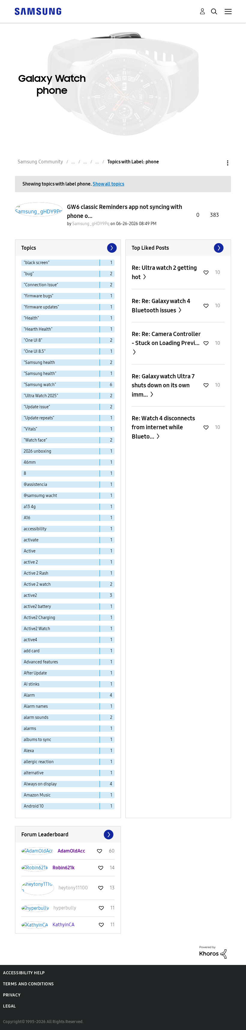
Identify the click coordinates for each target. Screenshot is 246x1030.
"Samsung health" (40, 373)
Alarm (29, 695)
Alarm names (36, 706)
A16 (27, 517)
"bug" (29, 273)
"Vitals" (30, 429)
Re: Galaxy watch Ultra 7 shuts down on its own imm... (163, 385)
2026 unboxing (37, 451)
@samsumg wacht (40, 495)
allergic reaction (39, 761)
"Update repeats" (39, 418)
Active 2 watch (37, 584)
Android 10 (34, 806)
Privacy (11, 995)
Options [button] (217, 163)
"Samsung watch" (40, 384)
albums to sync (37, 739)
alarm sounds (36, 717)
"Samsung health (39, 362)
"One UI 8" (33, 340)
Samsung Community (40, 162)
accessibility (35, 528)
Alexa (29, 750)
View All (178, 248)
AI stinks (31, 684)
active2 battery (37, 606)
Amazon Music (37, 795)
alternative (34, 772)
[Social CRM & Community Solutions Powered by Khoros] (213, 952)
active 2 (31, 562)
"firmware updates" (41, 307)
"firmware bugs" (38, 296)
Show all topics (108, 184)
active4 (30, 639)
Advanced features (41, 662)
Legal (9, 1006)
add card (32, 650)
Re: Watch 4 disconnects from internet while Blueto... (163, 427)
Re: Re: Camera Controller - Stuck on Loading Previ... (166, 338)
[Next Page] (111, 248)
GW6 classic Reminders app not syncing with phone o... (124, 211)
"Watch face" (35, 440)
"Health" (31, 318)
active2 (30, 595)
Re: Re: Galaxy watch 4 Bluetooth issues (161, 305)
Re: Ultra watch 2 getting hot (164, 272)
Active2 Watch (37, 628)
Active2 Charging (39, 617)
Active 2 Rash (36, 573)
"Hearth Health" (38, 329)
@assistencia (35, 484)
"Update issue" (37, 406)
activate (31, 540)
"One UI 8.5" (35, 351)
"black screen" (37, 262)
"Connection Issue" (41, 284)
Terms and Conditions (28, 984)
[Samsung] (37, 11)
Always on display (40, 784)
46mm (30, 462)
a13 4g (30, 506)
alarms (30, 728)
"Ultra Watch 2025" (41, 395)
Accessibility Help (24, 972)
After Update (35, 673)
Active (29, 551)
